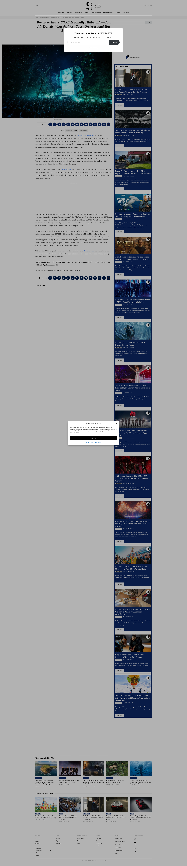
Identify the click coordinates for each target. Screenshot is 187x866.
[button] (116, 424)
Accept (93, 438)
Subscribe (114, 42)
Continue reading (93, 48)
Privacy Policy (97, 442)
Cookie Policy (89, 442)
